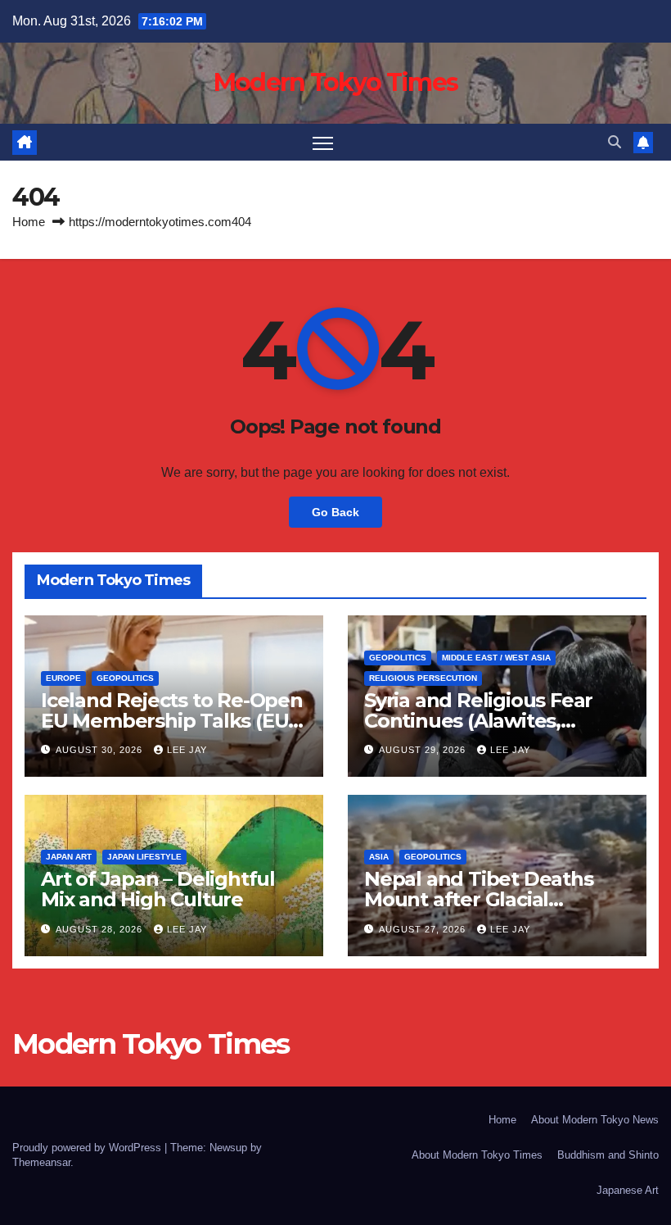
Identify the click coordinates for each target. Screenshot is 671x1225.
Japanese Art (628, 1190)
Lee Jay (187, 750)
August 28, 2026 (101, 929)
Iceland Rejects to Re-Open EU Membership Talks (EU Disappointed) (172, 720)
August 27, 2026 (424, 929)
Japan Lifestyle (144, 856)
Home (28, 222)
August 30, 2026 (101, 750)
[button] (614, 142)
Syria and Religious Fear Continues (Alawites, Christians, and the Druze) (488, 720)
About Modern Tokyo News (595, 1120)
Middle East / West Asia (496, 657)
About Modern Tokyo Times (477, 1155)
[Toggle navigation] (323, 142)
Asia (379, 856)
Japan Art (69, 856)
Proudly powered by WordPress (88, 1147)
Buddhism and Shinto (608, 1155)
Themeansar (41, 1162)
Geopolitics (125, 678)
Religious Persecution (423, 678)
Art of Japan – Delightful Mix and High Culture (158, 889)
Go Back (335, 512)
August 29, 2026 (424, 750)
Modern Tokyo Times (335, 82)
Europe (63, 678)
